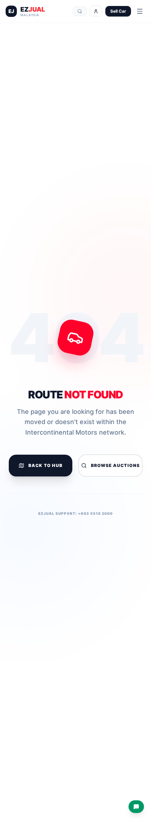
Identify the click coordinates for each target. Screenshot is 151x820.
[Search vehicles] (80, 11)
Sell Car (118, 11)
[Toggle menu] (139, 11)
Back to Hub (45, 465)
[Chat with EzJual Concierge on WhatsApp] (136, 806)
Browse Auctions (115, 465)
